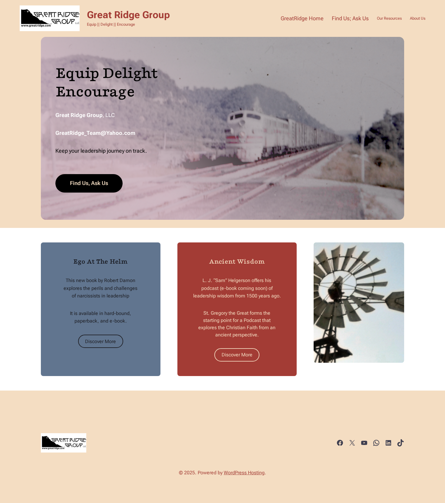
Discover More (100, 341)
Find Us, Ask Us (89, 183)
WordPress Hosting (244, 472)
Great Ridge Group (128, 15)
